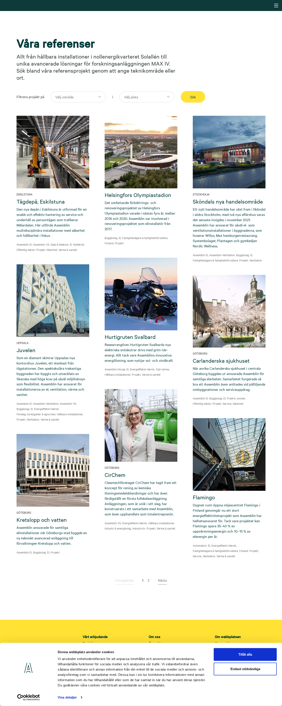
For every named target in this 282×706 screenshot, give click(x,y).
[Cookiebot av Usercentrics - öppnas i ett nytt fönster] (28, 697)
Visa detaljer (67, 697)
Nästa (162, 580)
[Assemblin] (141, 5)
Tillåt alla (245, 654)
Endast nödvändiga (245, 669)
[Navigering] (276, 5)
